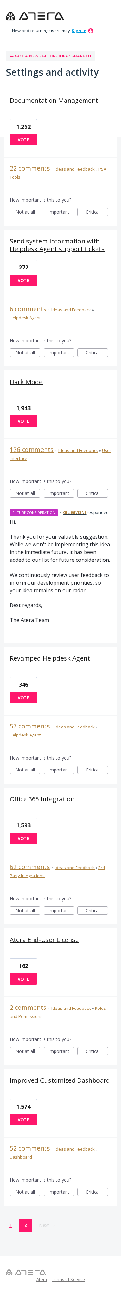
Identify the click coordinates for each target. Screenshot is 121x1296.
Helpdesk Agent (25, 318)
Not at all (27, 212)
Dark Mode (26, 381)
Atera (41, 1279)
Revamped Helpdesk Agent (50, 658)
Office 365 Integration (42, 799)
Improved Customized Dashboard (60, 1080)
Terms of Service (68, 1279)
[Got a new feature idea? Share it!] (35, 16)
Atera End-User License (44, 939)
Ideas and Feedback (75, 169)
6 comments (28, 308)
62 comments (30, 866)
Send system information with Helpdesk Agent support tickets (57, 245)
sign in (79, 30)
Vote (23, 140)
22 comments (30, 168)
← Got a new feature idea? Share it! (50, 56)
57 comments (30, 726)
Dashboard (21, 1157)
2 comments (28, 1007)
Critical (97, 212)
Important (61, 212)
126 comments (32, 449)
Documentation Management (54, 100)
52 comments (30, 1148)
